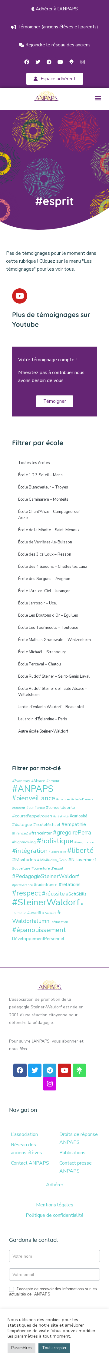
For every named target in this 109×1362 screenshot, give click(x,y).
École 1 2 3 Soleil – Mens (40, 475)
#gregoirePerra (72, 833)
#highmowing (24, 842)
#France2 (20, 833)
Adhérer (54, 1184)
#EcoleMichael (46, 824)
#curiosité (79, 816)
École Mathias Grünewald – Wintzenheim (54, 640)
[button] (98, 98)
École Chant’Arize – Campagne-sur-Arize (50, 515)
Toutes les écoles (34, 463)
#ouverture (21, 868)
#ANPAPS (32, 789)
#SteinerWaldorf (46, 902)
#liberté (80, 850)
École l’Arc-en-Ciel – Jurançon (44, 591)
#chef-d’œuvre (82, 799)
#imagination (84, 842)
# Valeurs (49, 913)
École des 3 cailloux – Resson (44, 554)
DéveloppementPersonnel (38, 938)
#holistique (55, 841)
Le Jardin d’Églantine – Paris (42, 719)
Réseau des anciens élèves (26, 1148)
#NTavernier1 (82, 860)
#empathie (73, 824)
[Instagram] (83, 62)
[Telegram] (49, 62)
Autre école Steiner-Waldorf (43, 731)
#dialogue (22, 824)
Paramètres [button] (21, 1348)
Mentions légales (54, 1205)
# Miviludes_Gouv (52, 860)
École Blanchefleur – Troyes (43, 487)
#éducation (60, 922)
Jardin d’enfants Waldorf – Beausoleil (51, 707)
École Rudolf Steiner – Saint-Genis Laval (54, 676)
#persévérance (22, 885)
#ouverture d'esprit (47, 868)
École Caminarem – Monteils (43, 499)
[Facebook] (26, 62)
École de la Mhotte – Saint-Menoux (49, 530)
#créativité (60, 816)
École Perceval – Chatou (39, 664)
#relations (70, 884)
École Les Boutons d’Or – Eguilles (48, 615)
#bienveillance (33, 798)
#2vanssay (21, 780)
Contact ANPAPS (30, 1163)
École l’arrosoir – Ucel (37, 603)
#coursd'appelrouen (32, 816)
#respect (26, 893)
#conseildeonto (60, 807)
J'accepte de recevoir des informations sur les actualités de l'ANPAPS (53, 1291)
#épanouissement (39, 930)
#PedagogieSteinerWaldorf (45, 876)
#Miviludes (24, 859)
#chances (63, 799)
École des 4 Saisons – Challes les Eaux (52, 566)
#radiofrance (46, 885)
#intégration (30, 850)
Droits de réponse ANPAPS (78, 1138)
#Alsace (38, 780)
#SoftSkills (76, 894)
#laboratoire (57, 851)
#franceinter (40, 833)
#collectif (18, 807)
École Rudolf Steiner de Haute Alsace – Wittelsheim (52, 691)
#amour (52, 780)
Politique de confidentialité (55, 1215)
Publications (72, 1152)
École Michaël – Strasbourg (42, 652)
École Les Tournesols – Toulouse (48, 627)
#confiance (35, 807)
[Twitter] (38, 62)
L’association (24, 1134)
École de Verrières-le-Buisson (45, 542)
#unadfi (34, 913)
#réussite (53, 893)
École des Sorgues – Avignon (44, 579)
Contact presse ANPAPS (75, 1167)
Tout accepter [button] (54, 1348)
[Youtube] (60, 62)
